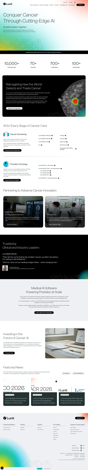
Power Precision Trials (55, 224)
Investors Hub (9, 353)
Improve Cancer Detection (12, 150)
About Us (55, 427)
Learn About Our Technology (44, 312)
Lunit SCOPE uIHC (44, 170)
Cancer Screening (6, 427)
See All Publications (78, 373)
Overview (39, 427)
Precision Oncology (6, 429)
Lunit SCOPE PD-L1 (45, 175)
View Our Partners (12, 224)
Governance (55, 437)
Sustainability (55, 435)
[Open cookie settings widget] (2, 468)
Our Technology (56, 429)
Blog (83, 445)
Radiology (22, 427)
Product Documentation (74, 429)
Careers (70, 2)
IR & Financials (40, 429)
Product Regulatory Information (76, 431)
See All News (66, 373)
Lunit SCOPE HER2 (44, 173)
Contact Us (80, 4)
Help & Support (73, 427)
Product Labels (73, 433)
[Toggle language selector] (75, 2)
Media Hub (55, 433)
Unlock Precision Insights (12, 180)
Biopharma (22, 429)
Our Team (55, 431)
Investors (65, 2)
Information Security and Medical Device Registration (75, 453)
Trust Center (76, 456)
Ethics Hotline (82, 456)
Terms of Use (62, 453)
